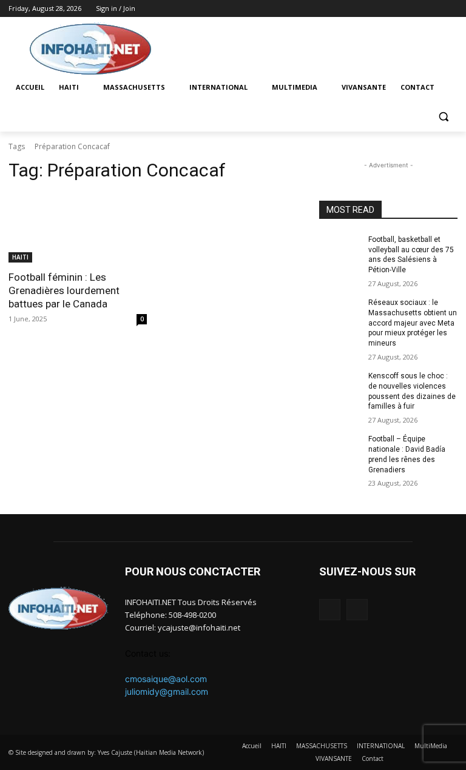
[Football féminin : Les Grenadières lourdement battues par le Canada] (77, 228)
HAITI (20, 257)
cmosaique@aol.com (166, 679)
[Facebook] (434, 9)
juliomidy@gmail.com (166, 691)
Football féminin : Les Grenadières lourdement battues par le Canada (64, 290)
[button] (443, 116)
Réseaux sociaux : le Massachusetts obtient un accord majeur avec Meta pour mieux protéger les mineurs (412, 322)
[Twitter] (451, 9)
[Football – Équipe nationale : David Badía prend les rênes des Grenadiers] (339, 448)
